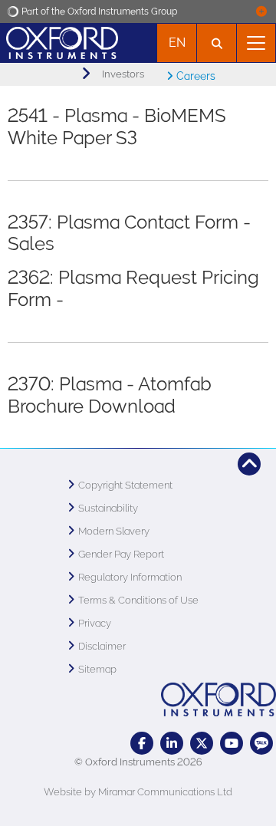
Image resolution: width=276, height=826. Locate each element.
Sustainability (108, 508)
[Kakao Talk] (261, 743)
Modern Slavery (114, 531)
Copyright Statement (125, 485)
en (177, 42)
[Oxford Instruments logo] (59, 41)
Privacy (94, 623)
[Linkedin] (171, 743)
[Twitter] (201, 743)
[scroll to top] (249, 464)
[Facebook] (141, 743)
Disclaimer (102, 646)
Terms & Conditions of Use (138, 600)
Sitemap (97, 669)
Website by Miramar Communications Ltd (138, 792)
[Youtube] (231, 743)
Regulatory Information (130, 577)
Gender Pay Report (121, 554)
